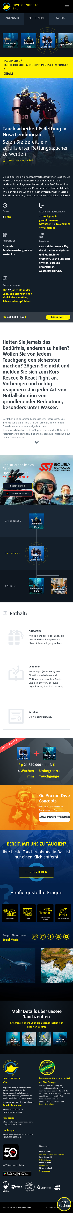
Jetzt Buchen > (58, 317)
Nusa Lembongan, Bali (21, 160)
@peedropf (43, 1165)
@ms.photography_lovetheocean (51, 1154)
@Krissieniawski (45, 1160)
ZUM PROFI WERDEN (54, 817)
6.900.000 (10, 317)
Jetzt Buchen (64, 1204)
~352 (22, 317)
